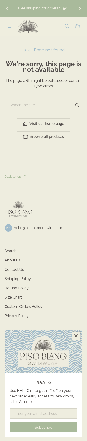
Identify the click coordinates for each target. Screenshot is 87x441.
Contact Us (14, 269)
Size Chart (13, 297)
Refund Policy (17, 288)
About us (12, 260)
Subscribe (43, 427)
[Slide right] (79, 8)
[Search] (77, 105)
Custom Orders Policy (23, 306)
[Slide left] (7, 8)
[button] (67, 26)
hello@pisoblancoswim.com (38, 228)
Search (10, 251)
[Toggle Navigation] (10, 26)
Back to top (13, 176)
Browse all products (47, 136)
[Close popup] (76, 336)
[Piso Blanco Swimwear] (28, 26)
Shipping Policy (18, 279)
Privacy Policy (17, 316)
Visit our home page (46, 123)
